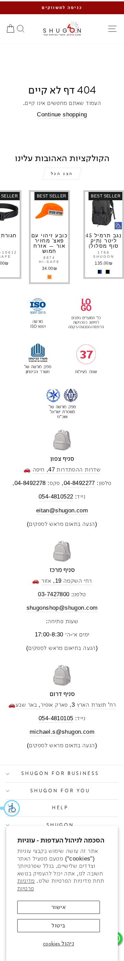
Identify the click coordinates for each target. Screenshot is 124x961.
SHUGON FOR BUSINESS (60, 773)
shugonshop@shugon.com (62, 608)
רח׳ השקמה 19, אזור (66, 581)
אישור (58, 907)
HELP (60, 807)
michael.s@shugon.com (62, 732)
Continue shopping (62, 114)
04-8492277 (79, 483)
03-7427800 (53, 594)
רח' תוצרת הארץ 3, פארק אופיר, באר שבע (66, 705)
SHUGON (60, 825)
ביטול (58, 925)
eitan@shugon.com (62, 510)
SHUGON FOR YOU (60, 790)
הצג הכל (62, 173)
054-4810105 (56, 718)
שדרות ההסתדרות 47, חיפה (67, 469)
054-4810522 (56, 496)
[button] (10, 808)
